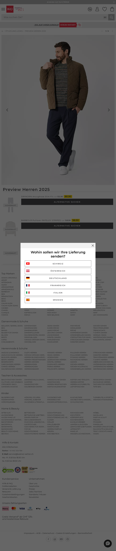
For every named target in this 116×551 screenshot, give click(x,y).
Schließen (92, 245)
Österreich (58, 271)
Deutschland (58, 278)
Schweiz (58, 264)
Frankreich (58, 285)
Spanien (58, 300)
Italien (58, 293)
